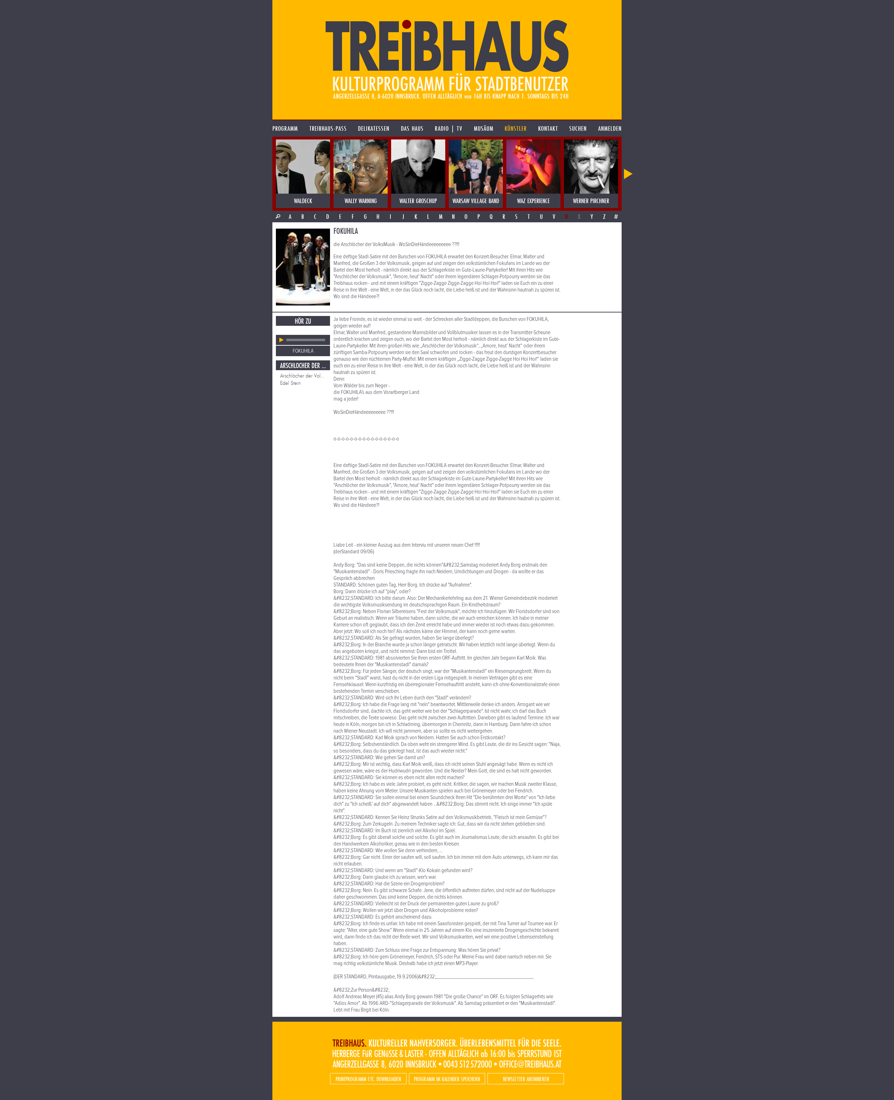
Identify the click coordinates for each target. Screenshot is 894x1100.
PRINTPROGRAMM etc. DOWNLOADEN (368, 1079)
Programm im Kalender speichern (447, 1079)
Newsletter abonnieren (526, 1079)
